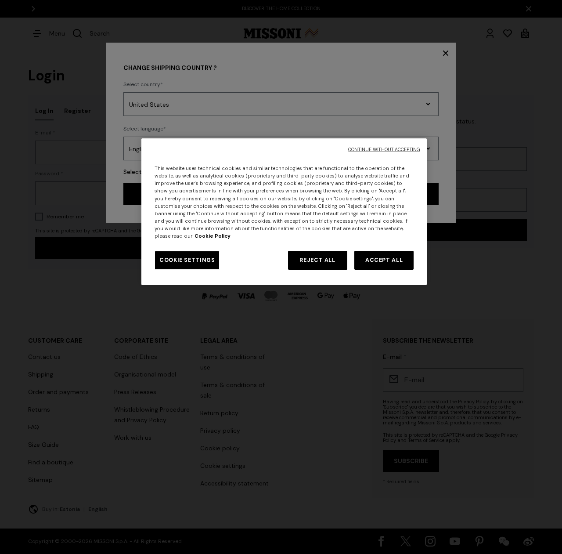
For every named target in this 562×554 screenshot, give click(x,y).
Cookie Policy (213, 236)
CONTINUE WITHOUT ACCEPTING (384, 149)
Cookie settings (187, 260)
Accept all (384, 260)
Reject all (317, 260)
